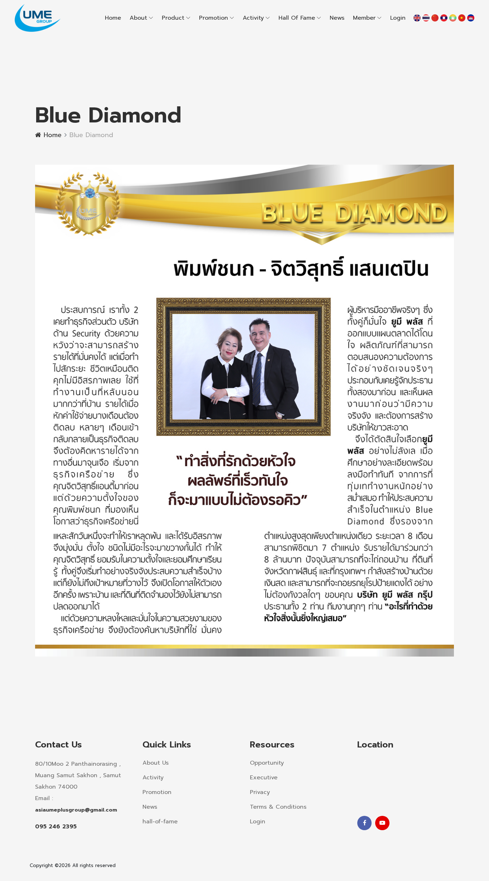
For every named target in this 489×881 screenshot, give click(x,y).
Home (113, 18)
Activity (253, 18)
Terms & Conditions (278, 807)
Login (398, 18)
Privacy (260, 792)
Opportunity (267, 763)
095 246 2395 (56, 826)
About (138, 18)
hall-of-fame (160, 821)
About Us (155, 763)
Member (364, 18)
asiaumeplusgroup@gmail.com (76, 810)
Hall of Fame (297, 18)
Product (173, 18)
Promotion (213, 18)
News (337, 18)
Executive (263, 777)
